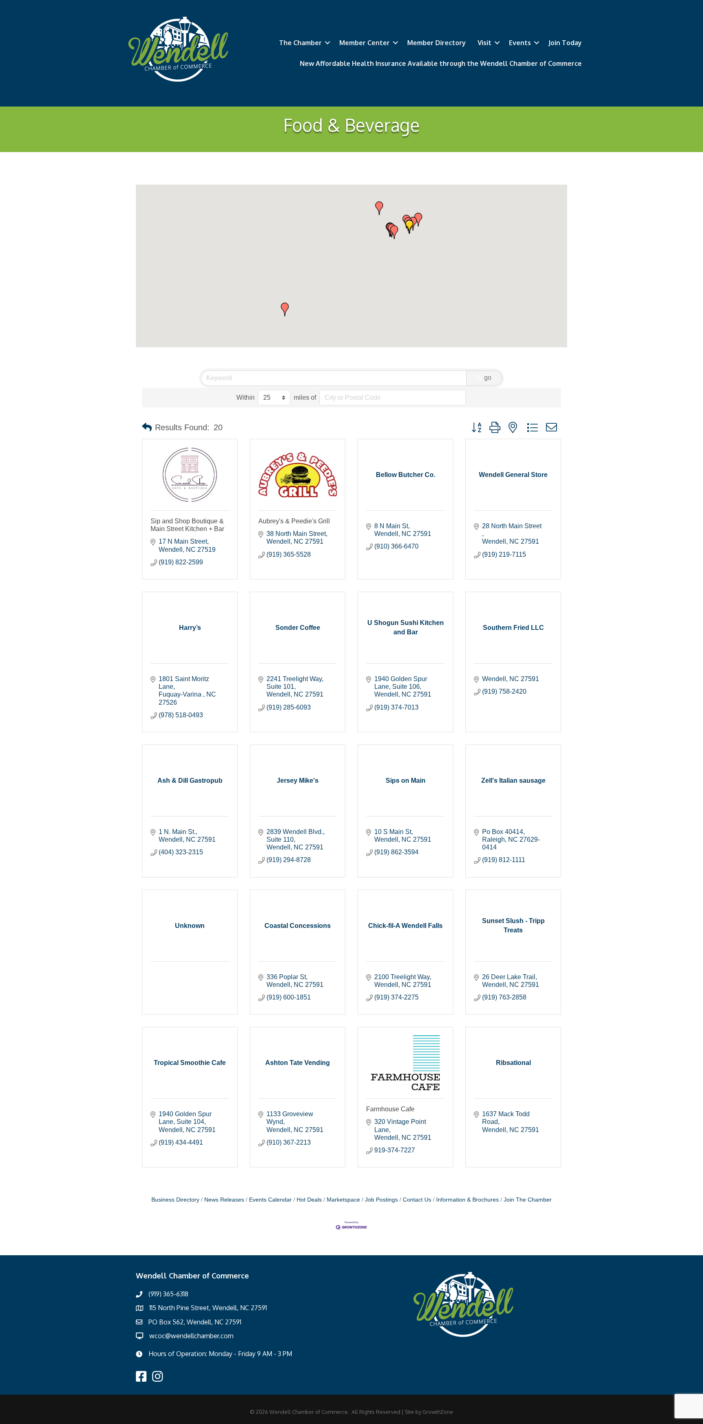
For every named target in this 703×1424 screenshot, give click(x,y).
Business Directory (175, 1200)
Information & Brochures (467, 1200)
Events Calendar (270, 1200)
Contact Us (417, 1200)
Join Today (565, 43)
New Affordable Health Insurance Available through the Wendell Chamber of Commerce (441, 63)
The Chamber (300, 43)
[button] (394, 232)
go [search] (487, 377)
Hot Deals (309, 1200)
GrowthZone (437, 1412)
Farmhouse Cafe (390, 1109)
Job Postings (381, 1200)
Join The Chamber (528, 1200)
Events (520, 43)
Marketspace (343, 1200)
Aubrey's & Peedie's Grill (294, 521)
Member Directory (436, 43)
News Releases (224, 1200)
